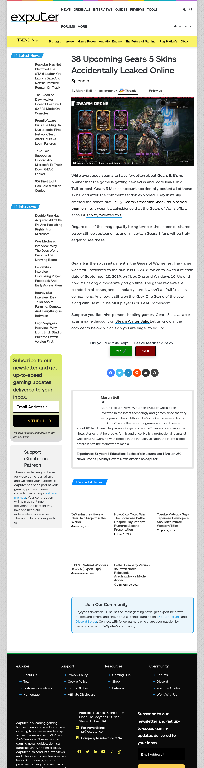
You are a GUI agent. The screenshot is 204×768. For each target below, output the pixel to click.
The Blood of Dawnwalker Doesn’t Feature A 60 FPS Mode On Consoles (48, 104)
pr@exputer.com (93, 731)
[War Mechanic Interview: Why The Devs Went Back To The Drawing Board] (21, 246)
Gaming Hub (121, 675)
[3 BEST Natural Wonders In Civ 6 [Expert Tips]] (89, 550)
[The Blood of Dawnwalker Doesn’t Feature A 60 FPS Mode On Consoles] (21, 100)
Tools (152, 9)
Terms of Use (78, 688)
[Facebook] (111, 373)
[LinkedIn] (128, 373)
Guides (121, 9)
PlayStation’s (168, 41)
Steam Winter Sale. (132, 321)
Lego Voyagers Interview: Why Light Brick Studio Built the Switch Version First (48, 332)
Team (27, 681)
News (66, 9)
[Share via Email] (146, 373)
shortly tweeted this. (104, 215)
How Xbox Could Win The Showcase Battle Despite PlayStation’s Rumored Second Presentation (129, 521)
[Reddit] (137, 373)
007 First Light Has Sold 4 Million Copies (48, 185)
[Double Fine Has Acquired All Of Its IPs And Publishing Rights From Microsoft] (21, 220)
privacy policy (21, 436)
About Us (30, 675)
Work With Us (167, 694)
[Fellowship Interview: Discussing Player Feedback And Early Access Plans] (21, 272)
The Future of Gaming (141, 41)
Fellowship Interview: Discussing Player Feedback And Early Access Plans (48, 276)
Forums (68, 26)
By (73, 90)
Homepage (31, 694)
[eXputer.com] (35, 17)
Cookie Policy (77, 681)
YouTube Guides (168, 688)
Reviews (137, 9)
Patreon (118, 688)
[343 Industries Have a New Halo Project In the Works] (89, 500)
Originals (82, 9)
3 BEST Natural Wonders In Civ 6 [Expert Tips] (89, 567)
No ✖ (145, 351)
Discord (162, 681)
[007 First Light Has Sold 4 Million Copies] (21, 186)
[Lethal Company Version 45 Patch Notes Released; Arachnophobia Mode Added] (132, 550)
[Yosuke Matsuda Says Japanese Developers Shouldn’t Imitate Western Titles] (175, 500)
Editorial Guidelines (37, 688)
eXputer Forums (168, 616)
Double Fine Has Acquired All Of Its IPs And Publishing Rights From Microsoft (48, 224)
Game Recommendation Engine (100, 41)
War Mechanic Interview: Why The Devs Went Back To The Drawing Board (46, 250)
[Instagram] (111, 751)
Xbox (184, 41)
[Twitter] (120, 373)
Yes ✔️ (121, 351)
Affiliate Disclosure (81, 694)
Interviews (103, 9)
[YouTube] (103, 751)
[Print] (155, 373)
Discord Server (86, 621)
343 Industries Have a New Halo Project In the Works (88, 518)
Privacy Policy (78, 675)
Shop (116, 681)
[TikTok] (119, 751)
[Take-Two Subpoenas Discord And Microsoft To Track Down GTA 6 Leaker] (21, 156)
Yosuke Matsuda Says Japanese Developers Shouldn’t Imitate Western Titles (173, 519)
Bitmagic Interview (61, 41)
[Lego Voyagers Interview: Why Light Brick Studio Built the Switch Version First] (21, 328)
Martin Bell (81, 90)
